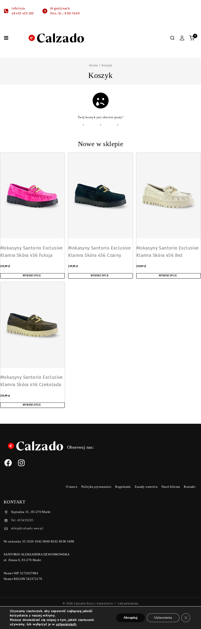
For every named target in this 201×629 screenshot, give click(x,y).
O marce (71, 486)
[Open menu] (6, 37)
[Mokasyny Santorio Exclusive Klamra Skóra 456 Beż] (168, 196)
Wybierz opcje (32, 275)
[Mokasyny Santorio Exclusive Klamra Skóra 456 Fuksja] (32, 196)
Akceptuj (131, 617)
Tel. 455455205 (22, 520)
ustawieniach (66, 624)
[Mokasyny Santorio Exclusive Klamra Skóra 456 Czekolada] (32, 325)
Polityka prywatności (96, 486)
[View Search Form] (172, 37)
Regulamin (123, 486)
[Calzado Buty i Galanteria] (56, 37)
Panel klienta (171, 486)
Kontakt (189, 486)
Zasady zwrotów (146, 486)
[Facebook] (8, 462)
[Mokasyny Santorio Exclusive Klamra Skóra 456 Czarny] (100, 196)
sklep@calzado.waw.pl (27, 528)
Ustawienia (163, 617)
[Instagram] (21, 462)
